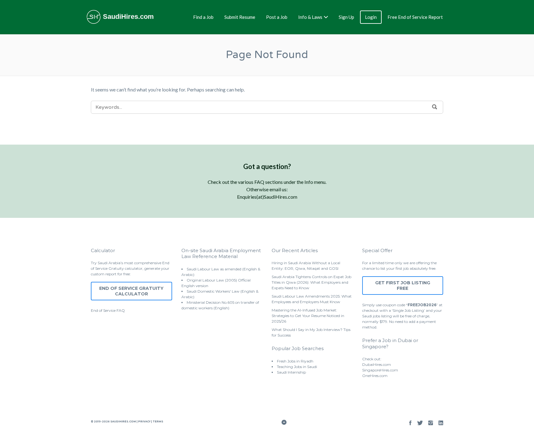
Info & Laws (310, 17)
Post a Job (276, 17)
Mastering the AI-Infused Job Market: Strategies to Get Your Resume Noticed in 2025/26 (308, 316)
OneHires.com (375, 375)
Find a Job (203, 17)
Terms (157, 421)
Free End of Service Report (415, 17)
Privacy (144, 421)
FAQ (121, 310)
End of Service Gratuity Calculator (131, 291)
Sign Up (346, 17)
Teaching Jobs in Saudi (297, 366)
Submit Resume (239, 17)
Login (371, 17)
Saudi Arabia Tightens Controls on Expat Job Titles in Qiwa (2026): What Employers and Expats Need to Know (311, 282)
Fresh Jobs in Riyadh (295, 361)
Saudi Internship (291, 372)
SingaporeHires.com (380, 370)
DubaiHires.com (376, 364)
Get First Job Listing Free (402, 285)
